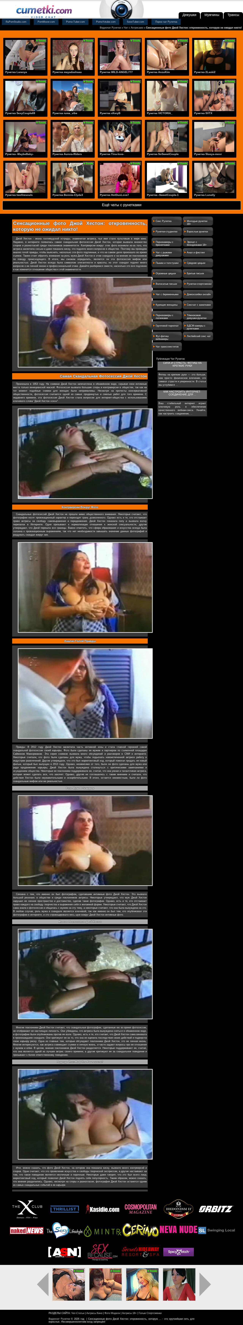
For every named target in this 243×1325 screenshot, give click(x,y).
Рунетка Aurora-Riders (67, 154)
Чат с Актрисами (133, 27)
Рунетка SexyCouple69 (20, 113)
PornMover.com (46, 21)
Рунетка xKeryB (110, 113)
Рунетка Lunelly (204, 194)
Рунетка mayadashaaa (67, 72)
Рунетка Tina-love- (112, 154)
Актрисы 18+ (129, 1313)
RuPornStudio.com (16, 21)
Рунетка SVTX (203, 113)
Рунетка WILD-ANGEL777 (116, 72)
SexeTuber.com (135, 21)
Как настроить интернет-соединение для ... (182, 393)
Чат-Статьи (77, 1313)
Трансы (233, 15)
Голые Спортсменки (150, 1313)
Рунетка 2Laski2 (204, 72)
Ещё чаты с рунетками (121, 205)
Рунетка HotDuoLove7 (114, 194)
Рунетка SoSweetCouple (163, 154)
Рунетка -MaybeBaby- (19, 154)
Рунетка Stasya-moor (208, 154)
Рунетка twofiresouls (19, 194)
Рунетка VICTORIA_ (159, 113)
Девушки (189, 15)
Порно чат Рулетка (166, 21)
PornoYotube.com (106, 21)
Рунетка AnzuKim (158, 72)
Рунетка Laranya (16, 72)
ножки (53, 401)
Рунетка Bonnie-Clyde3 (68, 194)
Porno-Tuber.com (75, 21)
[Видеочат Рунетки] (43, 18)
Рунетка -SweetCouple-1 (163, 194)
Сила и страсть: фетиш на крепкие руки (182, 364)
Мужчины (211, 15)
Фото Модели (112, 1313)
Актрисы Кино (94, 1313)
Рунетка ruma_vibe (65, 113)
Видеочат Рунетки (110, 27)
